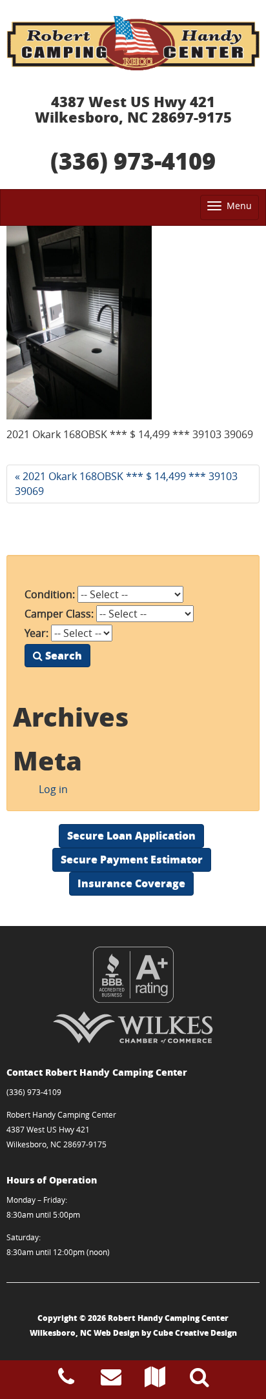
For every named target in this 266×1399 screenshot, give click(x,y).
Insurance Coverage (131, 883)
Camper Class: (59, 614)
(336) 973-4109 (133, 160)
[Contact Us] (111, 1380)
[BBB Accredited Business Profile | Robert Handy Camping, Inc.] (133, 975)
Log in (53, 789)
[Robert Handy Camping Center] (133, 42)
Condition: (50, 594)
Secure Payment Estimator (132, 859)
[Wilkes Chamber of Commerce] (133, 1027)
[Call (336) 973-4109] (66, 1380)
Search (62, 655)
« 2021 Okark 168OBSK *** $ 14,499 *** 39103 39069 (126, 483)
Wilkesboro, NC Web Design (84, 1332)
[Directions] (155, 1380)
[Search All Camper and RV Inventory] (199, 1380)
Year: (36, 633)
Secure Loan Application (131, 835)
